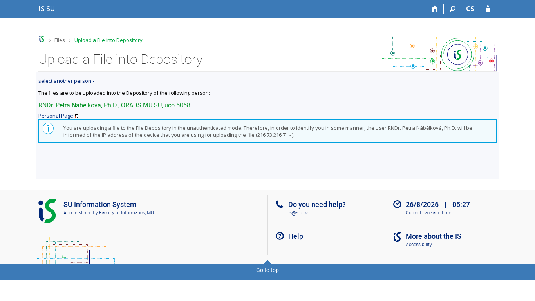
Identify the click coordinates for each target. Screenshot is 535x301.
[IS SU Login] (488, 9)
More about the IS (433, 236)
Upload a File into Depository (108, 40)
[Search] (452, 9)
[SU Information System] (41, 39)
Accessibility (419, 244)
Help (295, 236)
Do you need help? (317, 204)
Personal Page (55, 115)
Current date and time (428, 213)
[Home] (435, 9)
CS (470, 8)
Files (59, 40)
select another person (64, 80)
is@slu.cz (298, 213)
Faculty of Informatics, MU (126, 213)
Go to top (267, 270)
